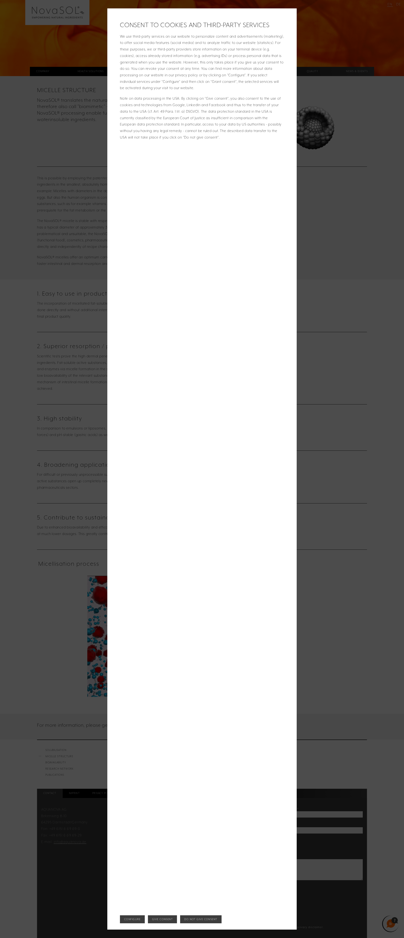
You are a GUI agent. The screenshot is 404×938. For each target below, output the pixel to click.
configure (132, 919)
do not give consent (200, 919)
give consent (162, 919)
